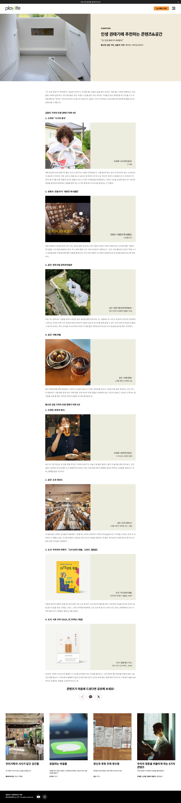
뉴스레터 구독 (161, 8)
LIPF (17, 797)
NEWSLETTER (17, 795)
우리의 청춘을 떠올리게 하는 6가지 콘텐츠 (156, 765)
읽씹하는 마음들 (58, 764)
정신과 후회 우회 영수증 (106, 764)
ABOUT (8, 795)
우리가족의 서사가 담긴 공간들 (22, 764)
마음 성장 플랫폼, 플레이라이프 (90, 2)
